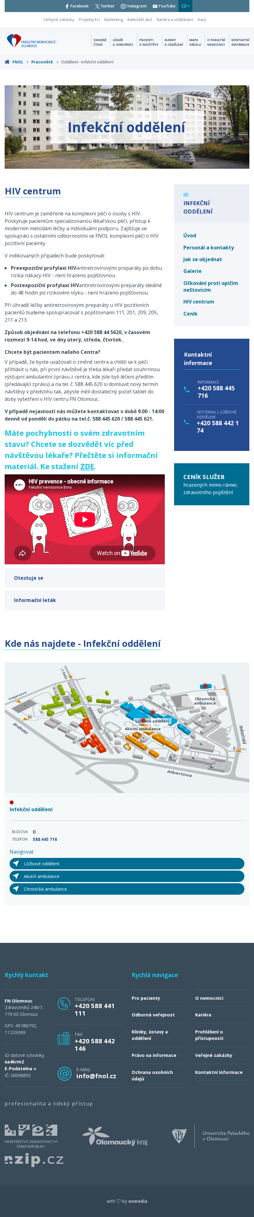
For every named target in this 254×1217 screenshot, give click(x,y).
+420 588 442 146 (95, 1044)
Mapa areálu (195, 42)
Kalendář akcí (140, 19)
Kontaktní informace (240, 42)
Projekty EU (89, 19)
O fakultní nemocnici (216, 42)
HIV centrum (198, 301)
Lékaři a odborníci (123, 42)
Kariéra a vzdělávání (175, 19)
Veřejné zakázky (58, 19)
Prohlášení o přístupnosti (209, 1035)
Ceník (190, 313)
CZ (184, 6)
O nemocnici (209, 998)
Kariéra (203, 1015)
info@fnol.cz (96, 1075)
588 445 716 (45, 839)
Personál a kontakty (208, 247)
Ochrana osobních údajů (152, 1075)
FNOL (17, 62)
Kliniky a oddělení (173, 42)
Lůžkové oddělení (41, 864)
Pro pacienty (146, 998)
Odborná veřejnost (153, 1015)
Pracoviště (42, 62)
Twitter (107, 6)
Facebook (79, 6)
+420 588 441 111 (95, 1009)
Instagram (136, 6)
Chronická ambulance (45, 889)
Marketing (113, 19)
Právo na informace (154, 1055)
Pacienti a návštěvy (148, 42)
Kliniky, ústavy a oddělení (150, 1035)
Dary (202, 19)
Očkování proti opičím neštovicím (210, 286)
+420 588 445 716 (216, 391)
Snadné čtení (100, 42)
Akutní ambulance (41, 876)
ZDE (87, 466)
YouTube (166, 6)
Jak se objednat (202, 259)
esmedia (137, 1201)
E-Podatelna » (20, 1068)
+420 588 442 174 (218, 426)
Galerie (192, 271)
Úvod (189, 235)
